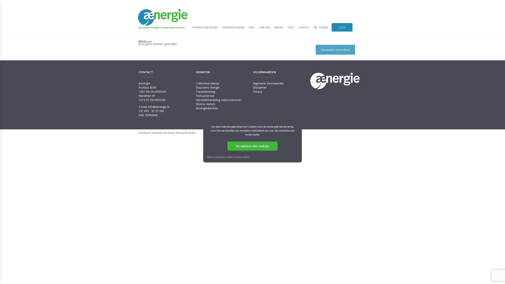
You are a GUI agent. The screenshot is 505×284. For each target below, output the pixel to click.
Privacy (257, 91)
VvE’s (251, 27)
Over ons (264, 27)
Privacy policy (242, 156)
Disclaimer (260, 87)
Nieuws (278, 27)
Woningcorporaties (205, 27)
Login (342, 27)
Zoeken (323, 27)
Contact (304, 27)
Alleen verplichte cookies (220, 156)
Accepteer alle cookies (252, 146)
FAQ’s (291, 27)
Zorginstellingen (233, 27)
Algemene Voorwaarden (268, 83)
